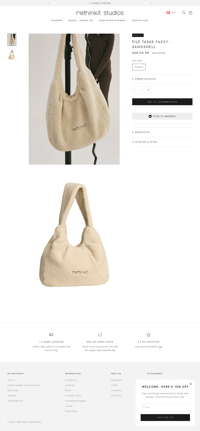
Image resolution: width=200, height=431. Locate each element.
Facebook (116, 390)
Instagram (116, 380)
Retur (68, 390)
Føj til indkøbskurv (162, 101)
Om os (11, 380)
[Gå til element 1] (12, 40)
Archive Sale (140, 20)
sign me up (165, 417)
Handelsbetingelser (75, 400)
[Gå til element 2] (12, 54)
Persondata (71, 411)
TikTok (114, 385)
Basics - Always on (81, 20)
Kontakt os (71, 380)
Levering (69, 385)
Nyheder (57, 20)
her (160, 346)
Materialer (13, 390)
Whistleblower (15, 400)
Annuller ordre (73, 395)
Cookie (68, 406)
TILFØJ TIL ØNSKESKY (164, 116)
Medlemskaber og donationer (24, 385)
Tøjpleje (12, 395)
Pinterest (116, 395)
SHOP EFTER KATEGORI (112, 20)
